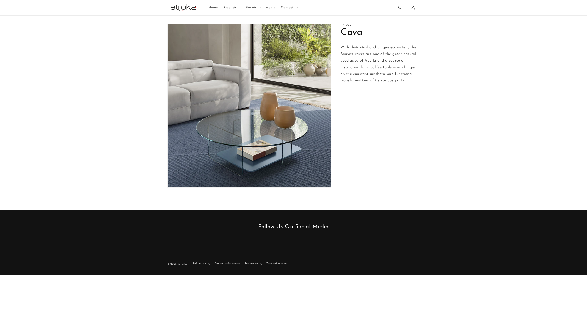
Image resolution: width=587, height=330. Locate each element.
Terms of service (276, 263)
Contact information (227, 263)
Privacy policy (253, 263)
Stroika (182, 264)
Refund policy (201, 263)
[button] (232, 8)
